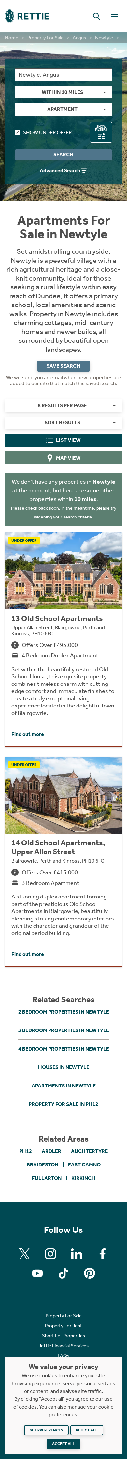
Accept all (63, 1444)
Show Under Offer (47, 132)
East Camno (84, 1165)
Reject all (87, 1430)
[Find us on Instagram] (50, 1253)
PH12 (25, 1151)
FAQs (63, 1356)
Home (11, 37)
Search (63, 154)
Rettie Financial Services (63, 1346)
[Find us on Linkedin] (76, 1253)
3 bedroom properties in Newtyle (63, 1030)
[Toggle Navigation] (114, 16)
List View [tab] (68, 440)
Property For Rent (63, 1326)
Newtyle (104, 37)
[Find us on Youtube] (37, 1273)
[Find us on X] (24, 1253)
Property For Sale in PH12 (63, 1104)
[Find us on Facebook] (102, 1253)
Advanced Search (60, 170)
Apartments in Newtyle (64, 1086)
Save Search (63, 366)
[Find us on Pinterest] (89, 1273)
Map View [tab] (68, 458)
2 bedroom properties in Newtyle (63, 1012)
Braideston (42, 1165)
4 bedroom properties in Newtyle (63, 1049)
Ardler (51, 1151)
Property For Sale (45, 37)
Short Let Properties (63, 1336)
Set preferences (46, 1430)
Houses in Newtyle (63, 1067)
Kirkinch (83, 1178)
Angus (79, 37)
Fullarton (47, 1178)
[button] (96, 16)
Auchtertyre (89, 1151)
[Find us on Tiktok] (63, 1273)
